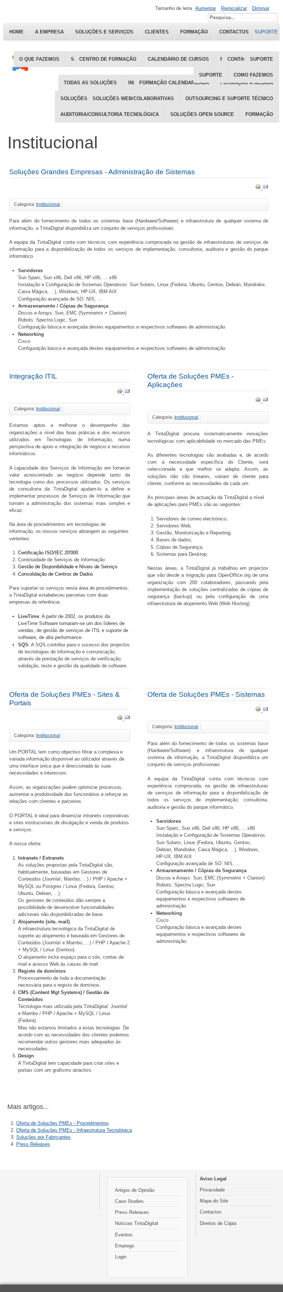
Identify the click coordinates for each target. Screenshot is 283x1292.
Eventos (124, 1234)
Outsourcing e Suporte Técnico (229, 98)
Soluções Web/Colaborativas (133, 98)
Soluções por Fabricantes (43, 1137)
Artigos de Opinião (134, 1190)
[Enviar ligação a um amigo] (265, 188)
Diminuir (260, 8)
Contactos (210, 1212)
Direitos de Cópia (218, 1223)
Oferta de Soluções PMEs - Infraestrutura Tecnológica (74, 1130)
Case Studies (129, 1201)
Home (16, 32)
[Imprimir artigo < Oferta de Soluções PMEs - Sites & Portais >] (120, 719)
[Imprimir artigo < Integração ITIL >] (120, 392)
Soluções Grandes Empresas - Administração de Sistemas (102, 172)
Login (120, 1257)
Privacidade (212, 1190)
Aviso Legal (213, 1179)
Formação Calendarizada (174, 82)
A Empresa (49, 32)
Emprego (124, 1246)
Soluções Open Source (202, 114)
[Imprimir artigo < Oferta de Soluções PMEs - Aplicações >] (258, 401)
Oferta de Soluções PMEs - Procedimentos (62, 1123)
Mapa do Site (214, 1201)
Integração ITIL (33, 376)
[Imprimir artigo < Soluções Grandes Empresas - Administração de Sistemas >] (258, 188)
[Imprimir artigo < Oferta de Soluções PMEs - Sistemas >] (258, 710)
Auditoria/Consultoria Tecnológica (109, 114)
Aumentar (205, 8)
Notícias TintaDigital (136, 1223)
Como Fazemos (253, 75)
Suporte (210, 75)
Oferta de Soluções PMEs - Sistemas (206, 694)
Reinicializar (234, 8)
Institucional (48, 204)
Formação (259, 114)
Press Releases (33, 1144)
